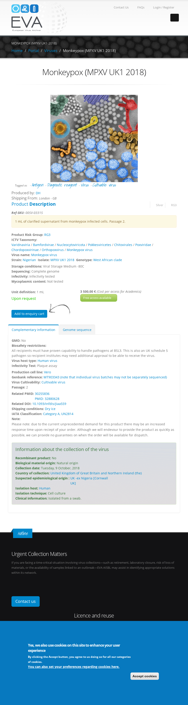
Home (17, 50)
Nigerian (29, 260)
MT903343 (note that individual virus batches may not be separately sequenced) (105, 377)
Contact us (25, 601)
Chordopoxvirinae (25, 250)
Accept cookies (145, 676)
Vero (47, 372)
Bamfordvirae (43, 245)
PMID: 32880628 (47, 398)
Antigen (37, 184)
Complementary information (33, 330)
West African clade (107, 260)
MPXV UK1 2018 (62, 260)
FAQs (140, 7)
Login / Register (163, 7)
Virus (84, 184)
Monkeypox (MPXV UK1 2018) (89, 50)
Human (44, 488)
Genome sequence (77, 330)
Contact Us (121, 7)
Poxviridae (143, 245)
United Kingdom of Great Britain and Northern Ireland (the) (96, 473)
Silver (159, 205)
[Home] (39, 18)
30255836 (42, 393)
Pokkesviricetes (99, 245)
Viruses (50, 50)
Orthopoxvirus (53, 250)
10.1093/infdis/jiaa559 (49, 404)
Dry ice (50, 409)
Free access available (97, 298)
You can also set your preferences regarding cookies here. (73, 666)
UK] (73, 483)
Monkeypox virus (80, 250)
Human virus (47, 360)
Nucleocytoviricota (71, 245)
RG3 (174, 205)
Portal (33, 50)
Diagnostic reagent (62, 184)
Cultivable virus (104, 184)
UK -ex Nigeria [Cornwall (89, 478)
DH (38, 193)
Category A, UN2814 (58, 414)
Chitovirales (123, 245)
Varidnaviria (20, 245)
